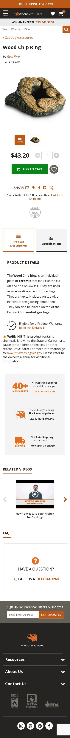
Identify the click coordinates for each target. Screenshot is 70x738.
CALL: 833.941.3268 (44, 391)
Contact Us (16, 683)
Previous (5, 499)
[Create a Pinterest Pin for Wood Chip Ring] (45, 187)
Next (65, 499)
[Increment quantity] (56, 155)
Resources (15, 659)
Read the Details (31, 328)
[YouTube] (31, 726)
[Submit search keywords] (66, 29)
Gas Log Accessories (18, 38)
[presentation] (35, 140)
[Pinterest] (40, 726)
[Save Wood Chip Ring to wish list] (53, 169)
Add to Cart (32, 169)
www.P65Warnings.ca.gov (24, 353)
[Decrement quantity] (38, 155)
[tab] (18, 240)
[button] (27, 187)
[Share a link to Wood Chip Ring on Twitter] (51, 187)
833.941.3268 (48, 579)
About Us (14, 671)
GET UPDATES (51, 615)
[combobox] (35, 29)
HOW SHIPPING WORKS (42, 446)
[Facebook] (49, 726)
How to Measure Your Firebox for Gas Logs (35, 515)
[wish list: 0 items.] (53, 13)
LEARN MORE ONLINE (42, 418)
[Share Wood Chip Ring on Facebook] (39, 187)
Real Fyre (13, 56)
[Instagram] (21, 726)
